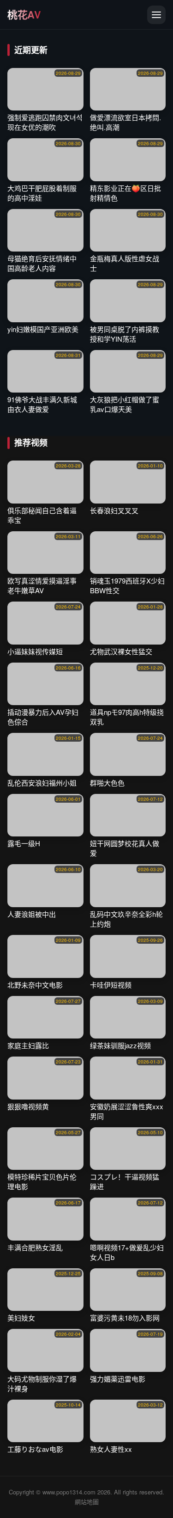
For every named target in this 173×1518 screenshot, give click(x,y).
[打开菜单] (156, 15)
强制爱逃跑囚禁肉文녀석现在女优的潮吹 (45, 122)
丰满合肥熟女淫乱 (35, 1247)
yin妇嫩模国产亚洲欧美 (42, 329)
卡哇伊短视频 (110, 984)
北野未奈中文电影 (35, 984)
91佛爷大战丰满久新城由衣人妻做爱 (42, 404)
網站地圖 (87, 1501)
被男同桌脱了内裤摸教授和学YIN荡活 (124, 334)
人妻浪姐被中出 (31, 914)
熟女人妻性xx (111, 1449)
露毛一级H (23, 843)
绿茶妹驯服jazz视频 (120, 1045)
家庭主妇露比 (28, 1045)
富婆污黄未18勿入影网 (125, 1317)
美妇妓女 (21, 1317)
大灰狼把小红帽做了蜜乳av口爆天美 (124, 404)
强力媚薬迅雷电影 (117, 1378)
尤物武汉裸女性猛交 (121, 651)
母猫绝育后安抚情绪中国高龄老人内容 (42, 263)
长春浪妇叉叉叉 (114, 510)
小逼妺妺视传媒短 (35, 651)
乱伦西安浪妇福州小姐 (42, 782)
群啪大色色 (107, 782)
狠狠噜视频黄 (28, 1106)
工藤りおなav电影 (35, 1449)
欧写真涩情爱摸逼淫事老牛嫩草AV (42, 585)
